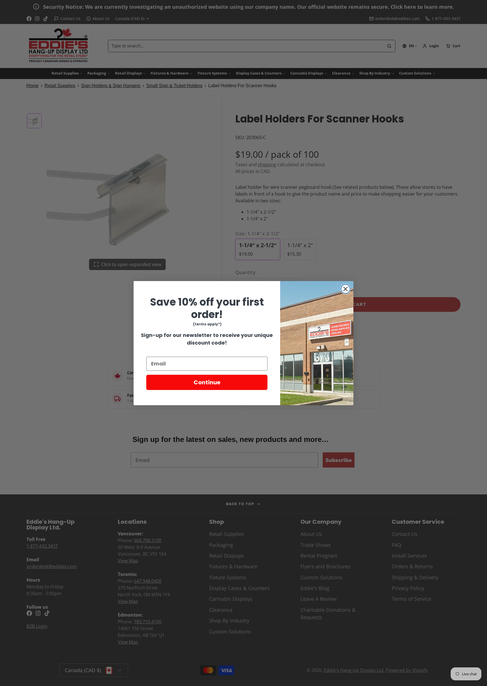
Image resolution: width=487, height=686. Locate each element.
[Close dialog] (345, 288)
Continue (207, 382)
